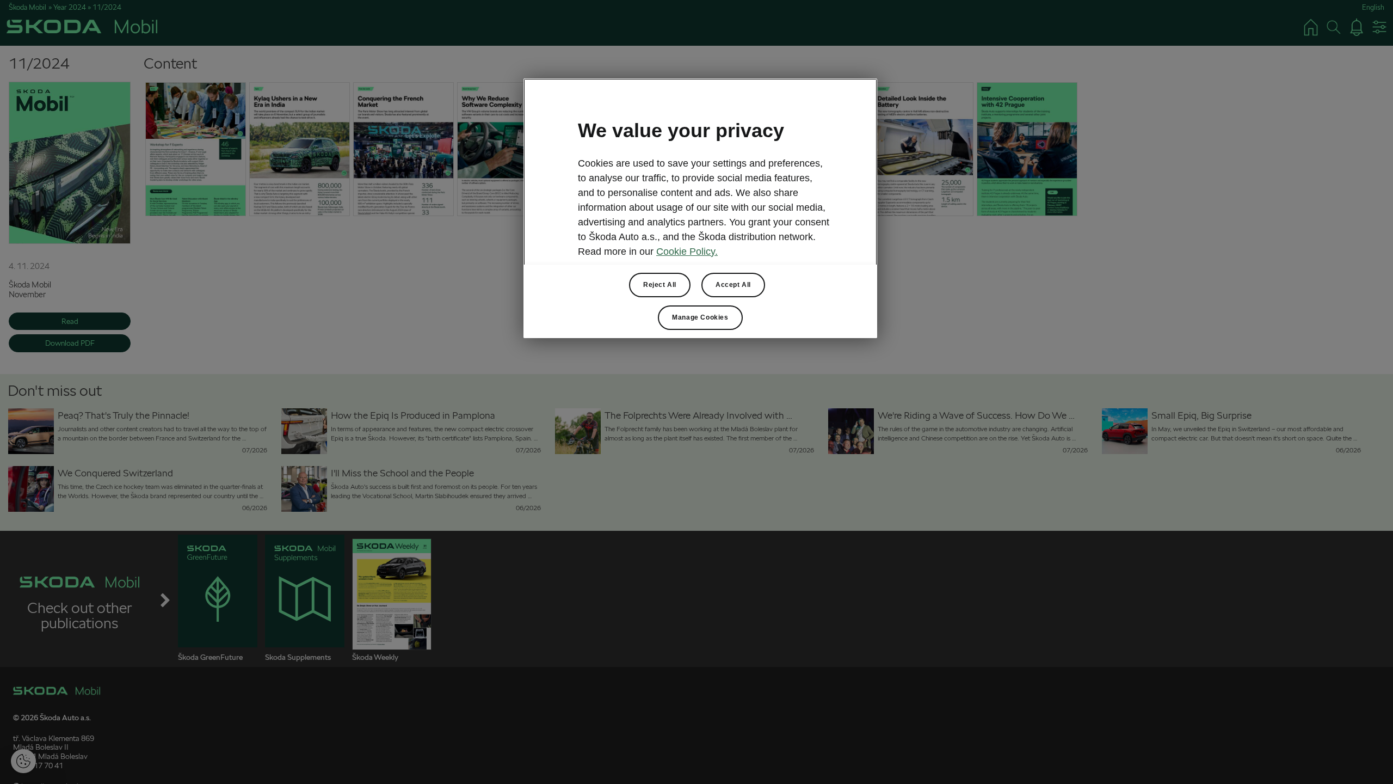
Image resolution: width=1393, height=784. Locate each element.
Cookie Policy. (687, 251)
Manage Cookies (700, 317)
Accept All (733, 285)
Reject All (659, 285)
